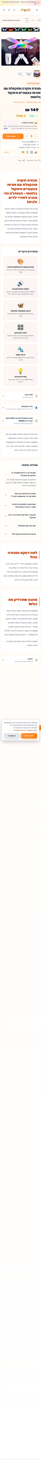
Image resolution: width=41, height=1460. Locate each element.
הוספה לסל (11, 136)
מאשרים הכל (29, 736)
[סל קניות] (4, 10)
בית (37, 20)
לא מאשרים (12, 736)
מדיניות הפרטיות (19, 730)
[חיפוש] (14, 10)
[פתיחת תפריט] (37, 10)
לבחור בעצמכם (32, 730)
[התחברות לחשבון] (9, 10)
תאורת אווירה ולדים (27, 20)
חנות (32, 20)
